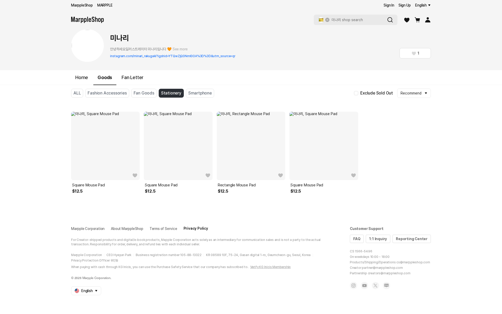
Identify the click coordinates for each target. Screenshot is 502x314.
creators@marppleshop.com (389, 273)
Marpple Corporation (88, 229)
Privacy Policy (196, 228)
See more (180, 49)
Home (81, 77)
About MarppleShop (127, 229)
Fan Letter (133, 77)
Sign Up (404, 5)
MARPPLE (105, 5)
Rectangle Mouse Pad (237, 185)
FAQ (356, 239)
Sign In (389, 5)
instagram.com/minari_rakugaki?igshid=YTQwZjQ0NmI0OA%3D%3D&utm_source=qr (172, 56)
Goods (105, 77)
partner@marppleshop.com (382, 268)
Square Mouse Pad (88, 185)
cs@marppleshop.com (413, 262)
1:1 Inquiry (378, 239)
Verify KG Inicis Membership (270, 267)
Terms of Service (163, 229)
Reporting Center (411, 239)
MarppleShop (82, 5)
